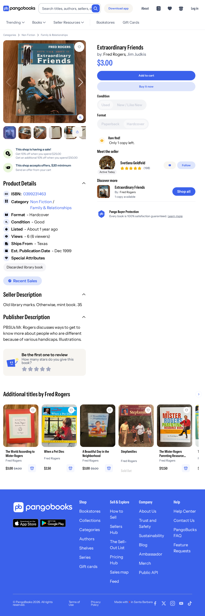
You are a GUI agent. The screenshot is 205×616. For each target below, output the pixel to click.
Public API (148, 572)
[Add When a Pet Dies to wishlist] (71, 410)
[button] (44, 183)
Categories (9, 34)
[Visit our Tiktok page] (189, 603)
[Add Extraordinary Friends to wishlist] (79, 47)
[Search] (96, 8)
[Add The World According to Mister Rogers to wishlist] (33, 410)
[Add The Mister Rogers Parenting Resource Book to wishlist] (186, 410)
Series (84, 557)
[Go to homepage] (19, 8)
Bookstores (105, 22)
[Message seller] (170, 165)
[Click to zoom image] (44, 81)
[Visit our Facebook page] (155, 603)
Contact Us (184, 520)
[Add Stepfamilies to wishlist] (148, 410)
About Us (147, 511)
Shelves (86, 548)
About (145, 8)
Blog (143, 544)
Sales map (119, 572)
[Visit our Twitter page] (163, 603)
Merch (145, 563)
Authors (86, 538)
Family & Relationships (54, 34)
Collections (89, 520)
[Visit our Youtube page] (181, 603)
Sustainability (151, 535)
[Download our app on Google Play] (53, 523)
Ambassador (150, 554)
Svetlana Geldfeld (132, 162)
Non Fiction (28, 34)
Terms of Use (74, 603)
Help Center (185, 511)
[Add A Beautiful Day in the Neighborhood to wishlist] (110, 410)
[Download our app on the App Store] (25, 523)
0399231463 (34, 194)
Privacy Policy (96, 603)
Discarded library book (25, 267)
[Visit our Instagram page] (172, 603)
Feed (114, 581)
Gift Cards (131, 22)
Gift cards (88, 566)
